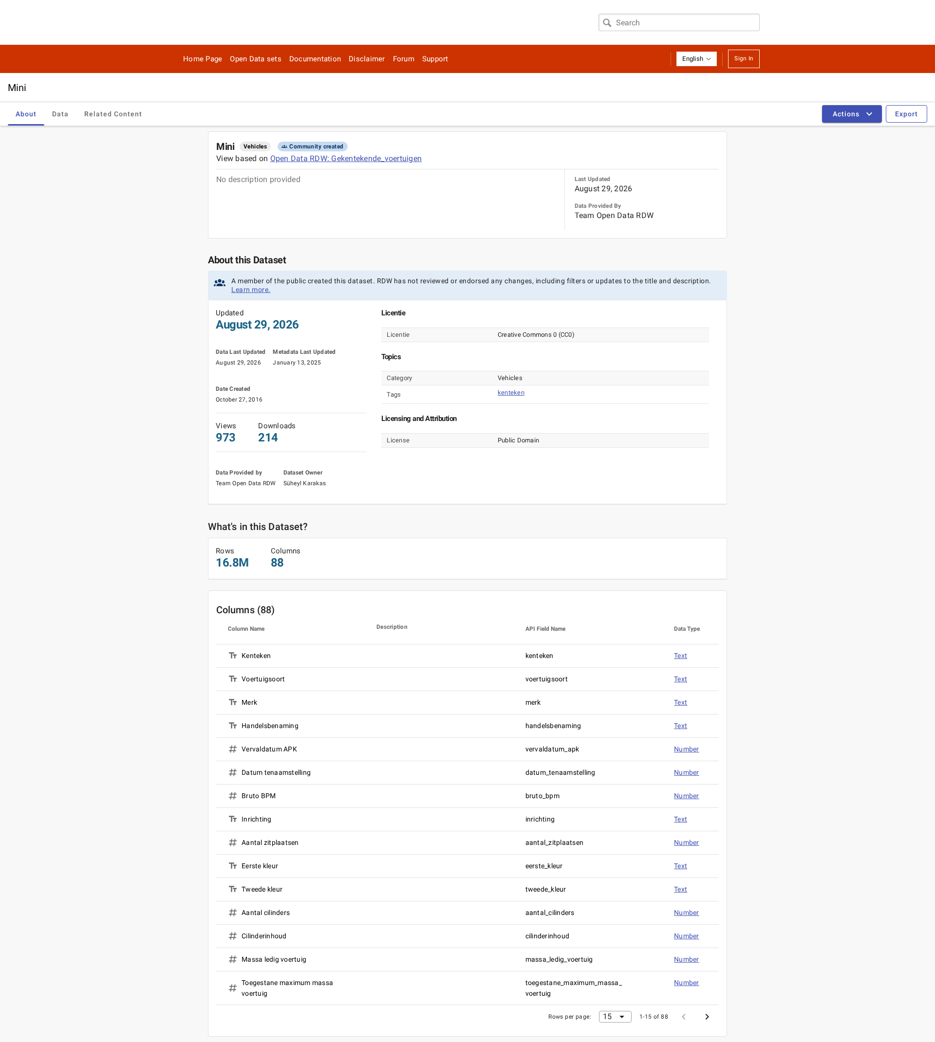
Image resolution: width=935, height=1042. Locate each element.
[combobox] (679, 22)
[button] (696, 59)
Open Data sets (255, 59)
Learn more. (251, 289)
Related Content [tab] (113, 114)
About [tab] (26, 114)
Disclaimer (367, 59)
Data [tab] (60, 114)
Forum (403, 59)
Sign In (743, 58)
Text (680, 655)
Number (686, 749)
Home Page (202, 59)
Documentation (315, 59)
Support (435, 59)
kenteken (511, 392)
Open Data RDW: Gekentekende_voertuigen (346, 158)
